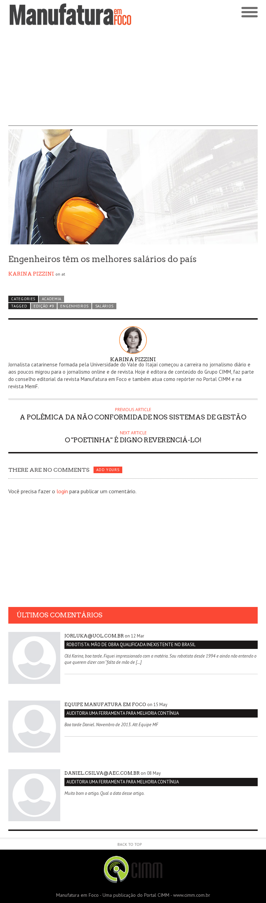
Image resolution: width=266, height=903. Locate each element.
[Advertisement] (133, 77)
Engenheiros (74, 306)
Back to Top (129, 844)
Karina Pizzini (31, 274)
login (62, 491)
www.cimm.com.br (191, 895)
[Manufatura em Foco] (70, 14)
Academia (52, 298)
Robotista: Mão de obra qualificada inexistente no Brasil (130, 645)
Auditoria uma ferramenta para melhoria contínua (122, 713)
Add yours (107, 469)
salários (104, 306)
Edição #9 (44, 306)
